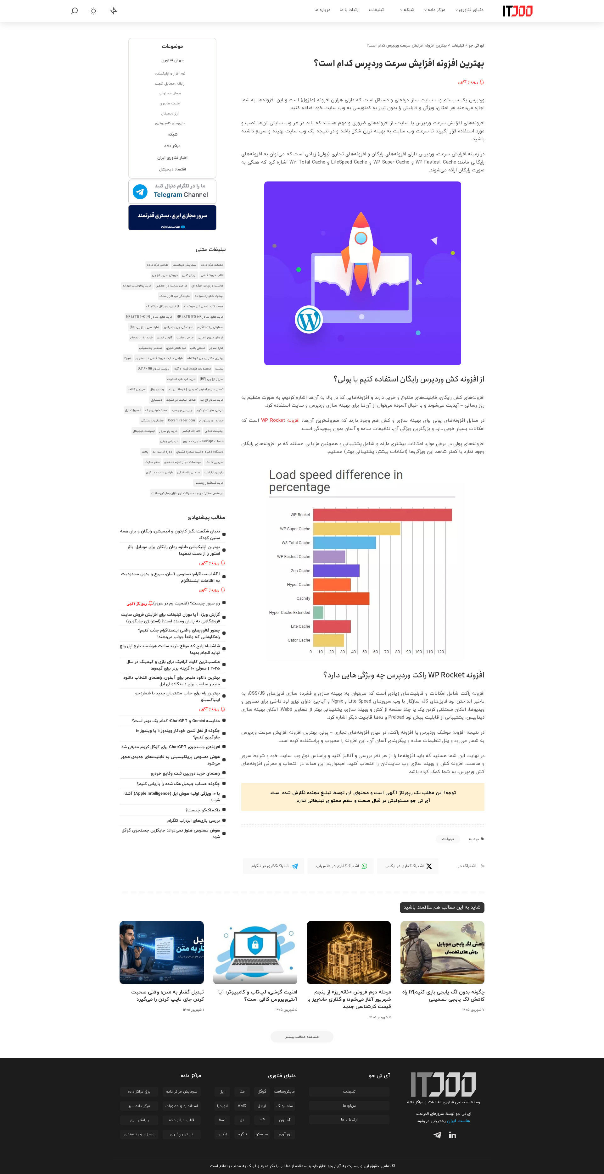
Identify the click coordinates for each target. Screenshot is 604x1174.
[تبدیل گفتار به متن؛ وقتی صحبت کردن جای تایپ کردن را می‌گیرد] (162, 952)
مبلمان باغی (197, 348)
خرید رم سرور (168, 431)
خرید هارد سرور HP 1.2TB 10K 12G (149, 316)
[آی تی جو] (513, 11)
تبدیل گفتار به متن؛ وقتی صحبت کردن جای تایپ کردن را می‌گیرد (167, 996)
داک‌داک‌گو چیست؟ (203, 810)
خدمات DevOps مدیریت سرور (203, 441)
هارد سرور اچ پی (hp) (144, 327)
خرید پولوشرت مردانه (137, 285)
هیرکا (127, 358)
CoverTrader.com (181, 420)
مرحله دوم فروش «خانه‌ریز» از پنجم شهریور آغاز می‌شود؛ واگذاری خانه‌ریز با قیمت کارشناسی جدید (349, 999)
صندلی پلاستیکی (150, 348)
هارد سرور (216, 348)
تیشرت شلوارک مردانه (209, 296)
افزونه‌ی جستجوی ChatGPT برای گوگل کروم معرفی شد (170, 747)
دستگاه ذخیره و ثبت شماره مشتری (199, 451)
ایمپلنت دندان (214, 431)
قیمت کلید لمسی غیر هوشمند (203, 306)
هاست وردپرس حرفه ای (207, 285)
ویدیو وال (157, 389)
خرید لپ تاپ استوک (181, 379)
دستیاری (156, 400)
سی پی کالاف (137, 389)
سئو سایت (152, 462)
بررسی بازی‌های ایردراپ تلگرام (193, 821)
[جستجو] (74, 11)
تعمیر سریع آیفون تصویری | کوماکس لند (195, 389)
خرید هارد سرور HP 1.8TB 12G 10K (200, 316)
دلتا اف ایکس (191, 431)
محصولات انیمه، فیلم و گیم (192, 368)
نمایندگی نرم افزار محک (174, 296)
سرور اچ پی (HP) (211, 379)
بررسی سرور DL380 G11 (153, 368)
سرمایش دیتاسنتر (184, 265)
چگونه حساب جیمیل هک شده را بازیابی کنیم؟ (178, 784)
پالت (145, 451)
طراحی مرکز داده (157, 265)
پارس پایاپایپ (213, 472)
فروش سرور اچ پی (165, 275)
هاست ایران (458, 1121)
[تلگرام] (436, 1136)
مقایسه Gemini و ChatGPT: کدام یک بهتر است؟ (176, 721)
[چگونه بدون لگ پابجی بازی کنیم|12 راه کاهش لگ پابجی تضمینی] (442, 952)
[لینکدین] (451, 1136)
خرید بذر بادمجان (141, 337)
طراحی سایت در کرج (210, 410)
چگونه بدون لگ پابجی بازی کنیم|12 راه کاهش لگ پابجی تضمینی (443, 996)
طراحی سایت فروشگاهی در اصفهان (159, 358)
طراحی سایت (184, 337)
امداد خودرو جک (156, 410)
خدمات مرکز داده (212, 265)
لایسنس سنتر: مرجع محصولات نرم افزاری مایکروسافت (187, 493)
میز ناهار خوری (176, 348)
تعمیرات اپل (133, 410)
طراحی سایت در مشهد (181, 400)
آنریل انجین (164, 337)
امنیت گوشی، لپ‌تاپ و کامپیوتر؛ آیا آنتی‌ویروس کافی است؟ (257, 996)
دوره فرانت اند (162, 451)
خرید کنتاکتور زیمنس (209, 483)
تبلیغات (448, 839)
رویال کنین (189, 275)
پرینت (219, 368)
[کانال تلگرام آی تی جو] (173, 192)
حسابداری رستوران (211, 420)
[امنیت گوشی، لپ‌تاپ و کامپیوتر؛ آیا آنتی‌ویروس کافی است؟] (255, 952)
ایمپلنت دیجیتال (144, 431)
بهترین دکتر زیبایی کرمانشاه (205, 358)
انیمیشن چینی (169, 441)
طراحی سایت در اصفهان (171, 285)
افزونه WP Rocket (280, 420)
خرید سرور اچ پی (211, 400)
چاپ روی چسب (182, 410)
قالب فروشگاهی (212, 275)
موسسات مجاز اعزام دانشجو (182, 462)
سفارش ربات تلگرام (210, 327)
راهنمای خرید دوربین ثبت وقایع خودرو (185, 773)
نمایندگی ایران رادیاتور (178, 327)
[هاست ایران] (173, 217)
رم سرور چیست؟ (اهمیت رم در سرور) (186, 603)
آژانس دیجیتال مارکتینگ (162, 306)
